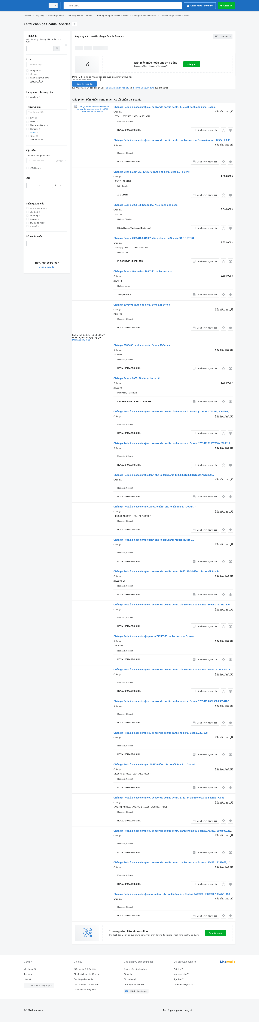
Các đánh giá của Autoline (86, 984)
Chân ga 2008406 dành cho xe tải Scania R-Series (141, 304)
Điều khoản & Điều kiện (85, 969)
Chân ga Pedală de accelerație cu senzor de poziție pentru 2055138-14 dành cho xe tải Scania (166, 571)
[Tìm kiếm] (66, 6)
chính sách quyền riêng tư (116, 88)
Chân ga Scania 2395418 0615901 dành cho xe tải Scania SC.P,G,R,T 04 (153, 238)
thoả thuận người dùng (143, 88)
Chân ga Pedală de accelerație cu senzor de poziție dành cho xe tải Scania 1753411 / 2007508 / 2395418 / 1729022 (177, 443)
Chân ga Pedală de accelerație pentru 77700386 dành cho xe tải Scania (153, 636)
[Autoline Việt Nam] (34, 6)
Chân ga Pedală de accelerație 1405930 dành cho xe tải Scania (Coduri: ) (154, 506)
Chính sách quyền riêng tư (86, 974)
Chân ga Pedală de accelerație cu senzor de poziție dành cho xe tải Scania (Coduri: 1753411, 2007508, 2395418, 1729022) (181, 411)
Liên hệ (27, 979)
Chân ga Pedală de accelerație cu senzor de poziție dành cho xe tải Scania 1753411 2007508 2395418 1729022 (175, 701)
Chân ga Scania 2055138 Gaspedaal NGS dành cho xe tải (145, 205)
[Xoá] (66, 45)
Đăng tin (192, 64)
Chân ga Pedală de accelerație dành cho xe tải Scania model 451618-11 (153, 540)
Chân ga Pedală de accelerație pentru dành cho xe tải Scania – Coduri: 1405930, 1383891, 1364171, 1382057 (174, 894)
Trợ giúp (28, 974)
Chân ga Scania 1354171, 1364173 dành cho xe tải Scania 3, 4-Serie (151, 172)
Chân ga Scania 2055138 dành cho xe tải (136, 378)
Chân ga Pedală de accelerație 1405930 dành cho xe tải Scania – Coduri (154, 764)
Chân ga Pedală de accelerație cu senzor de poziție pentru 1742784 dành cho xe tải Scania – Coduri (169, 797)
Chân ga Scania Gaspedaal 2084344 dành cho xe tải (142, 271)
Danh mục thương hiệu (85, 989)
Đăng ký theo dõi (84, 84)
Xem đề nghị (215, 933)
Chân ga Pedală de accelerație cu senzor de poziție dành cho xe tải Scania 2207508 (160, 733)
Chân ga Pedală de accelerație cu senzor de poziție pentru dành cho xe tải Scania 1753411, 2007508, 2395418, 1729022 (180, 831)
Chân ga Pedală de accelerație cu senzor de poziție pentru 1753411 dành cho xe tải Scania (164, 107)
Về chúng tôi (30, 969)
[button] (223, 130)
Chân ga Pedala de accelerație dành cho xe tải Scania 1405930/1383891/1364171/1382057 (163, 475)
